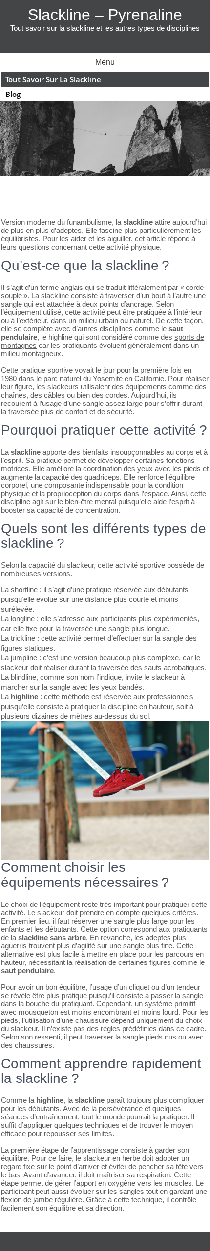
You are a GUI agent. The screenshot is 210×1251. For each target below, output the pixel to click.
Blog (13, 94)
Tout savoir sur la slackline (53, 79)
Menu (105, 62)
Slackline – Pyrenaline (105, 14)
